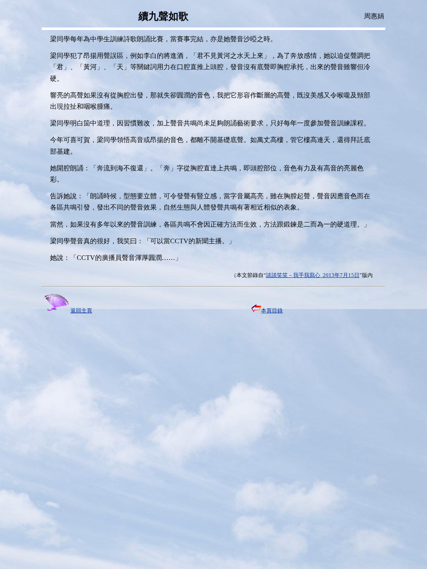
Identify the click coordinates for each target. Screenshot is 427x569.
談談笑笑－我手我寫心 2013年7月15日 (312, 275)
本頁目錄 (272, 310)
